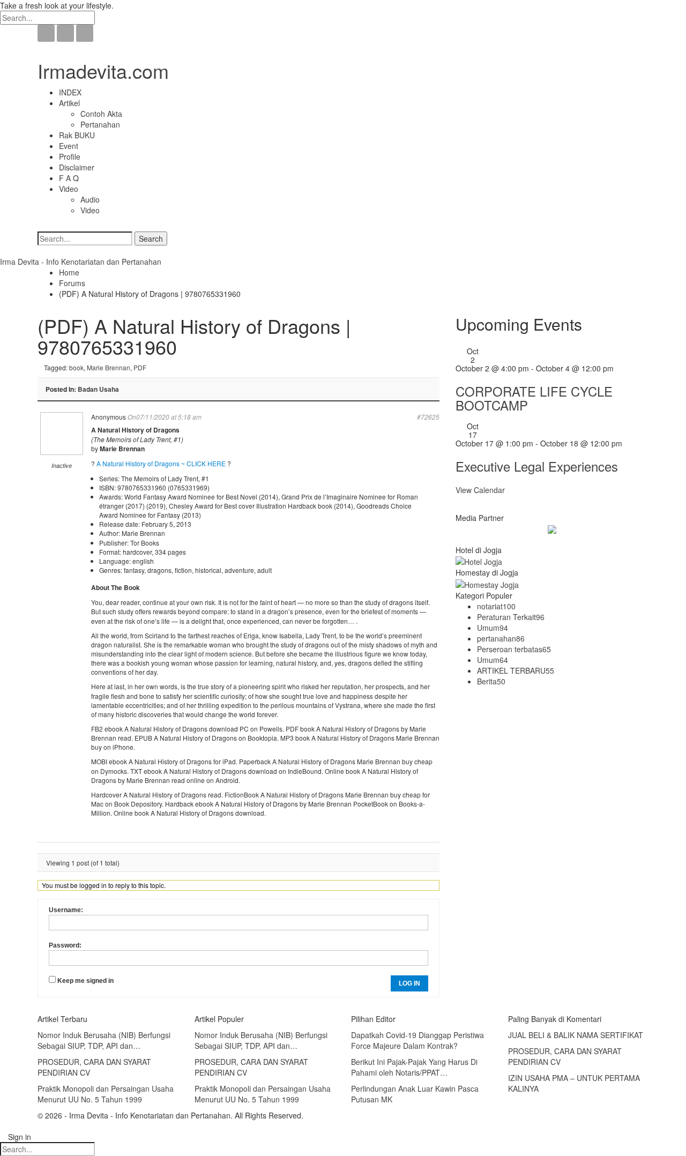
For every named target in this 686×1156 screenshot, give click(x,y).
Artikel (69, 103)
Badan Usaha (98, 389)
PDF (139, 367)
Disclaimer (76, 167)
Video (68, 188)
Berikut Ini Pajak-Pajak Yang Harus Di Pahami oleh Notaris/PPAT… (414, 1067)
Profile (69, 156)
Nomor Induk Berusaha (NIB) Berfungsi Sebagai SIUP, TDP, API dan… (104, 1040)
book (76, 367)
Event (68, 145)
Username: (66, 910)
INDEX (70, 92)
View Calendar (480, 489)
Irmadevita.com (103, 70)
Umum (492, 627)
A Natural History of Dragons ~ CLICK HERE (161, 463)
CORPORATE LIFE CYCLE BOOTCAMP (534, 398)
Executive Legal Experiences (537, 466)
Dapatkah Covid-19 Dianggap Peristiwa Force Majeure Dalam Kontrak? (417, 1040)
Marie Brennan (108, 367)
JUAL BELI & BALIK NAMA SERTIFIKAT (575, 1035)
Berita (491, 681)
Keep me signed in (85, 981)
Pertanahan (100, 124)
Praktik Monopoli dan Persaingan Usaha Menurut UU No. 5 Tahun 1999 (106, 1094)
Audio (90, 199)
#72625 (428, 416)
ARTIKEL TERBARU (515, 670)
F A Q (69, 178)
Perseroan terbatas (514, 649)
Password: (65, 945)
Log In (409, 983)
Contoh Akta (101, 113)
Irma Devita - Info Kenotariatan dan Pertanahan (80, 261)
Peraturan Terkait (511, 616)
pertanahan (501, 638)
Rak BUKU (77, 135)
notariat (496, 606)
